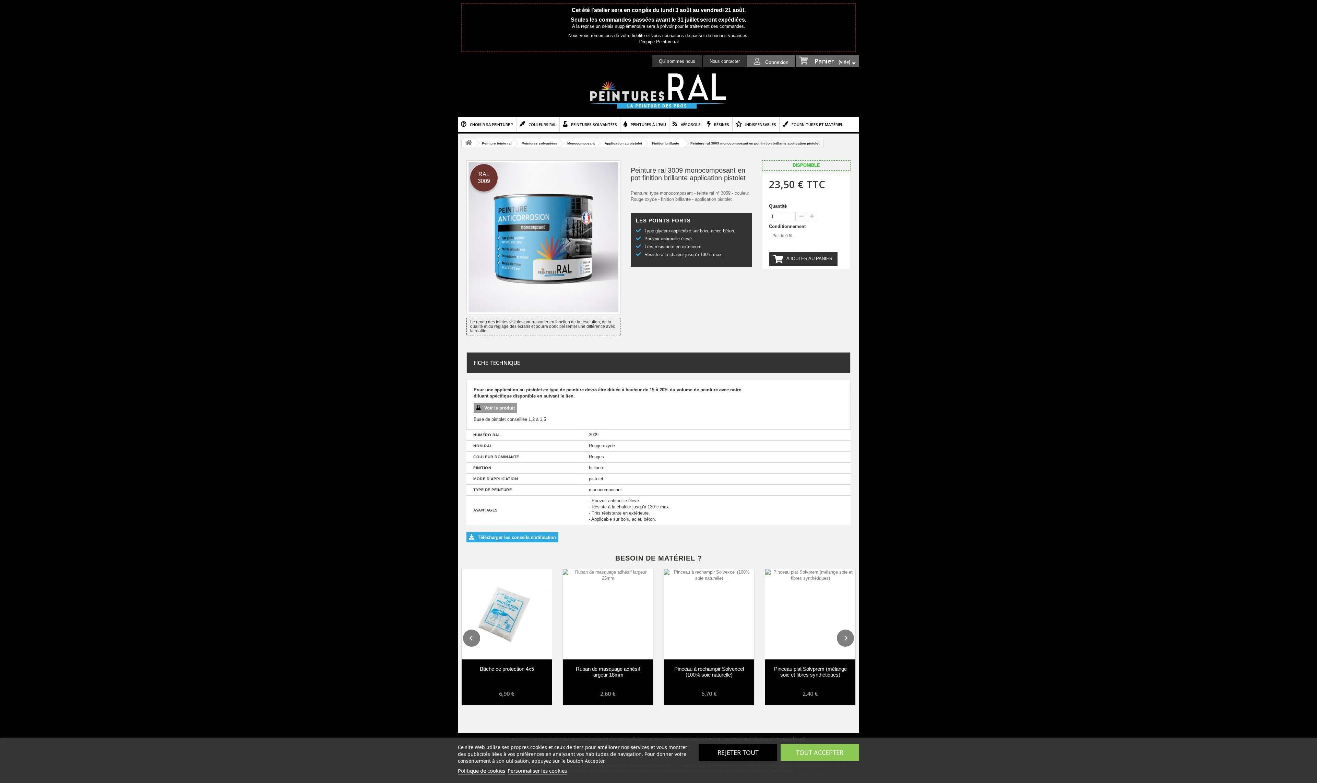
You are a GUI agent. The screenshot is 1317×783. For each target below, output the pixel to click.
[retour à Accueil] (468, 143)
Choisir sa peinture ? (491, 124)
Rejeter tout (738, 752)
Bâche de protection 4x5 (507, 669)
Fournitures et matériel (817, 124)
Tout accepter (819, 752)
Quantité (778, 206)
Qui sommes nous (677, 61)
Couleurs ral (542, 124)
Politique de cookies (481, 770)
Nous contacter (725, 61)
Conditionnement (788, 226)
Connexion (776, 62)
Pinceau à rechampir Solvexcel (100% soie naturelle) (709, 672)
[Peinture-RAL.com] (658, 91)
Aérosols (691, 124)
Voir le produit (499, 408)
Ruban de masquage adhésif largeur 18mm (608, 672)
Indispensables (760, 124)
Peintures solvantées (594, 124)
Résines (721, 124)
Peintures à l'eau (648, 124)
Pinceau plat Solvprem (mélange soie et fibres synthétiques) (810, 672)
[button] (471, 638)
